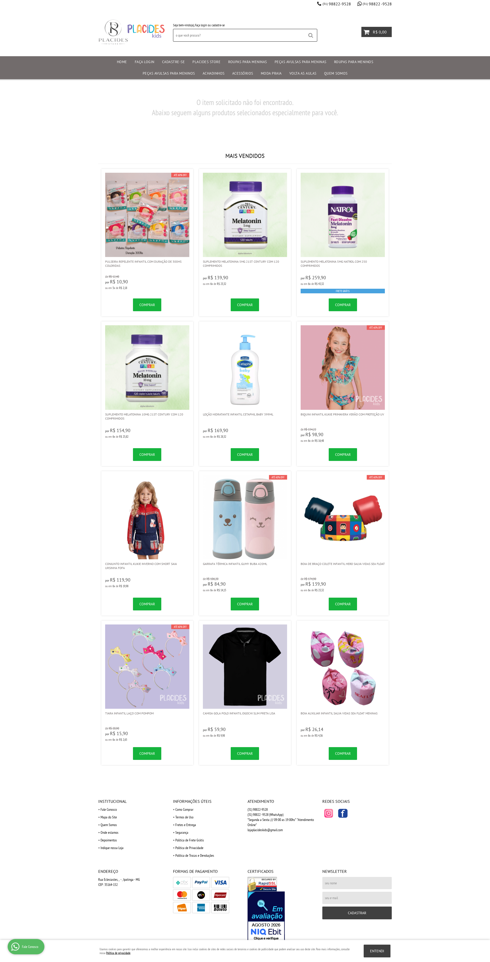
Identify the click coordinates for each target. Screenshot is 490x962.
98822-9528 (337, 3)
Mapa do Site (109, 817)
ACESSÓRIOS (242, 73)
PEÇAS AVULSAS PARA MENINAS (300, 62)
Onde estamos (109, 832)
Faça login (201, 25)
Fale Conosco (109, 809)
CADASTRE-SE (173, 62)
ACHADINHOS (214, 73)
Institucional (112, 801)
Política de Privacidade (189, 847)
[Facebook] (342, 813)
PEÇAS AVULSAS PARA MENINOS (169, 73)
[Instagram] (328, 813)
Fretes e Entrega (185, 824)
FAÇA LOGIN (144, 62)
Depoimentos (109, 840)
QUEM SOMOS (336, 73)
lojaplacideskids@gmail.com (265, 830)
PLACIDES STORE (206, 62)
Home (122, 62)
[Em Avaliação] (282, 916)
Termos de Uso (184, 817)
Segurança (181, 832)
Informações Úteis (192, 801)
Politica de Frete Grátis (189, 840)
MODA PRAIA (271, 73)
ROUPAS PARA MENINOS (353, 62)
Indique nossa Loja (112, 847)
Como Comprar (184, 809)
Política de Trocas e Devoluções (194, 855)
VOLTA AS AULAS (302, 73)
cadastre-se (218, 25)
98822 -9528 (377, 3)
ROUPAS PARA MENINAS (247, 62)
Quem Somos (109, 824)
